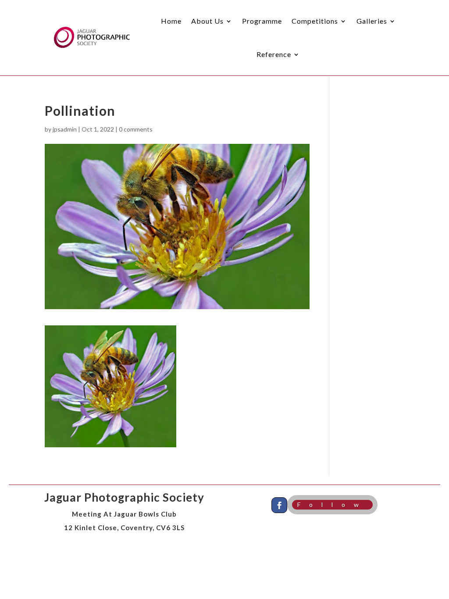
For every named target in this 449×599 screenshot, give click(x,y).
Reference (274, 54)
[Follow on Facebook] (279, 505)
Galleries (371, 21)
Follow (332, 504)
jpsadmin (65, 129)
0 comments (136, 129)
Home (171, 21)
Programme (262, 21)
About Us (207, 21)
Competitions (315, 21)
